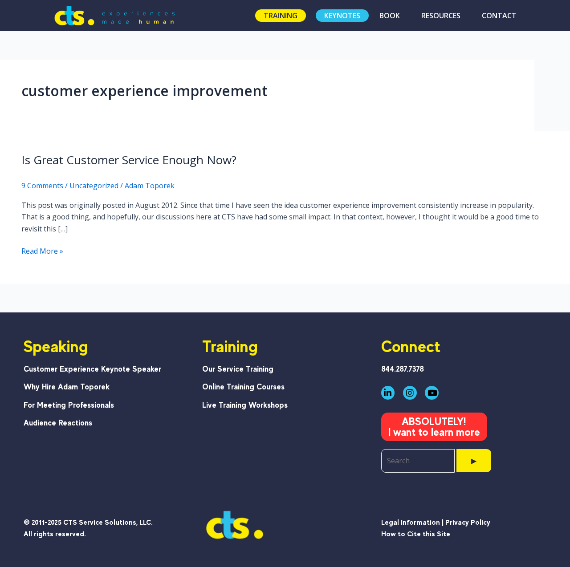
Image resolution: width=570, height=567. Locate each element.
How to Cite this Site (415, 534)
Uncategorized (93, 185)
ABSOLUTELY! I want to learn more (434, 426)
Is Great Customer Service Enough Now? (128, 160)
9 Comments (42, 185)
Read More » (42, 251)
